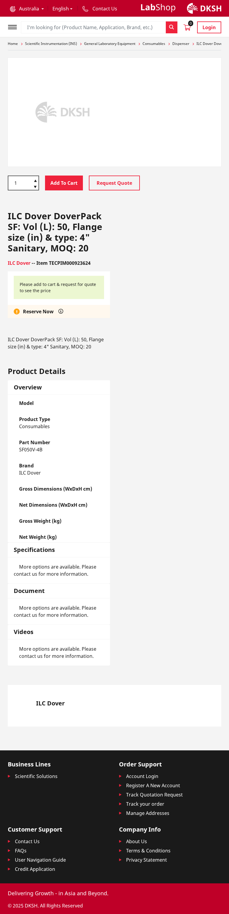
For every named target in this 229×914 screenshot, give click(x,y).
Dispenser (180, 43)
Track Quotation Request (154, 794)
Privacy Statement (146, 860)
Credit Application (35, 869)
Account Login (142, 776)
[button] (27, 8)
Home (13, 43)
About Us (136, 841)
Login (209, 27)
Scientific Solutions (36, 776)
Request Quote (114, 183)
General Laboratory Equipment (109, 43)
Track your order (145, 804)
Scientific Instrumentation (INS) (51, 43)
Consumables (154, 43)
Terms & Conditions (148, 850)
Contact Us (27, 841)
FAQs (21, 850)
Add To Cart (64, 183)
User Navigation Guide (40, 860)
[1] (35, 187)
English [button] (60, 8)
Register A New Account (153, 785)
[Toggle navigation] (14, 26)
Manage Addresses (147, 813)
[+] (35, 180)
